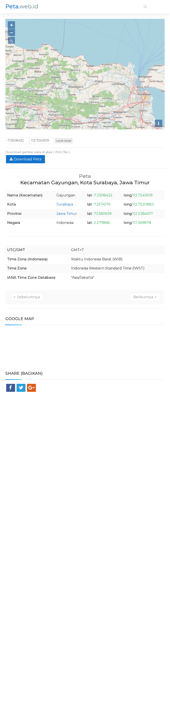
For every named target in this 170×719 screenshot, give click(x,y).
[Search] (145, 6)
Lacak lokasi (63, 140)
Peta (21, 6)
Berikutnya (144, 297)
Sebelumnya (27, 297)
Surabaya (64, 204)
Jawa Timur (66, 213)
